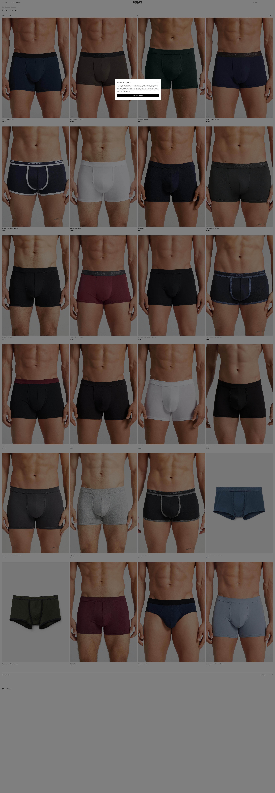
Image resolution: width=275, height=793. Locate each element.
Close (157, 82)
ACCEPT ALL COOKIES (138, 95)
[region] (138, 89)
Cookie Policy (154, 88)
